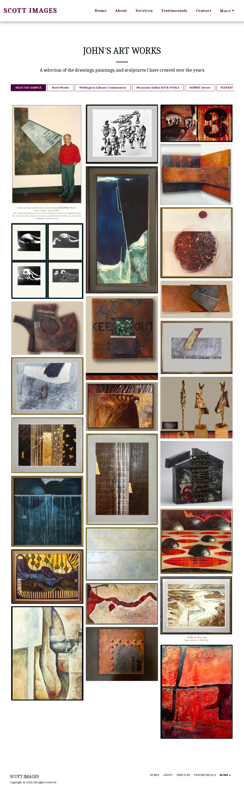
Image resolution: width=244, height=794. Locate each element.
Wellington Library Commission (102, 87)
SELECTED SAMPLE (28, 87)
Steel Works (60, 87)
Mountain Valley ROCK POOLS (158, 87)
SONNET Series (199, 87)
